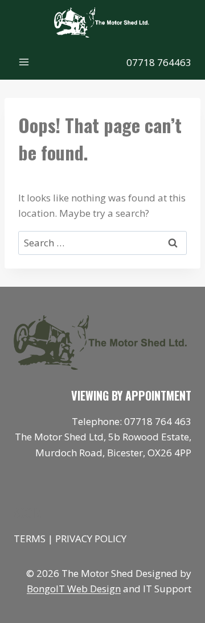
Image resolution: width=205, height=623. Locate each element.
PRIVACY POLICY (90, 538)
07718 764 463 (157, 421)
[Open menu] (24, 62)
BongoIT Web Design (74, 588)
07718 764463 (158, 62)
